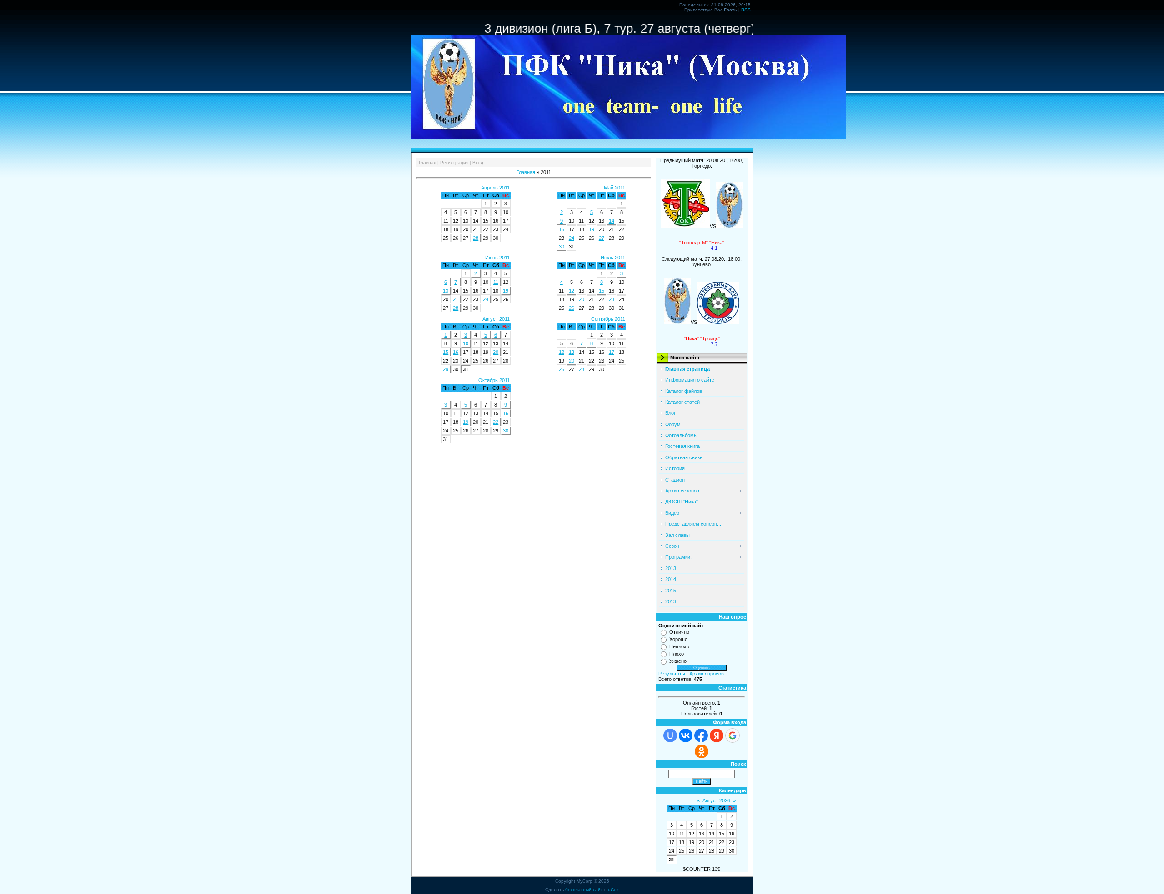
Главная (427, 162)
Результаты (671, 673)
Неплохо (679, 646)
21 (455, 299)
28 (475, 238)
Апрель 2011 (495, 187)
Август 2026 (716, 800)
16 (561, 229)
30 (561, 246)
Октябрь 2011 (494, 380)
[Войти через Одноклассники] (701, 751)
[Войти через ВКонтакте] (685, 735)
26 (571, 308)
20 (581, 299)
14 (611, 221)
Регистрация (454, 162)
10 (465, 343)
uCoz (613, 889)
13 (445, 290)
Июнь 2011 (497, 257)
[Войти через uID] (670, 735)
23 (611, 299)
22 (495, 422)
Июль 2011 (613, 257)
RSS (746, 9)
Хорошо (678, 639)
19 (591, 229)
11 (495, 282)
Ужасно (678, 661)
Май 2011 (614, 187)
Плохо (676, 653)
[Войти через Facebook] (701, 735)
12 (571, 290)
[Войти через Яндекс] (716, 735)
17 (611, 352)
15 (601, 290)
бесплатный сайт (584, 889)
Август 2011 (496, 319)
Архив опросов (706, 673)
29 (445, 369)
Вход (477, 162)
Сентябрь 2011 (608, 319)
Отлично (679, 632)
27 (601, 238)
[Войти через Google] (732, 735)
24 (571, 238)
